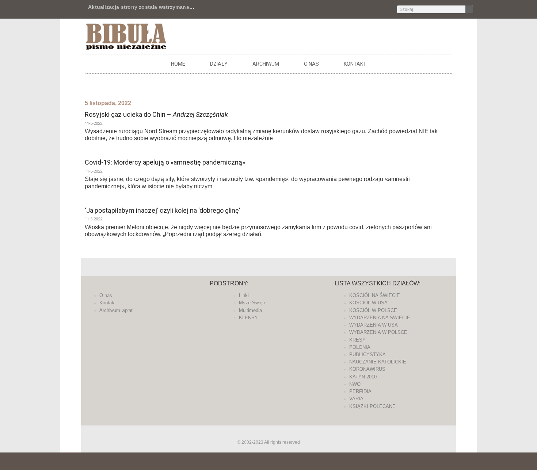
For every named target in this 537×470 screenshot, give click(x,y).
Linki (244, 295)
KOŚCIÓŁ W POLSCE (373, 310)
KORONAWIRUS (367, 369)
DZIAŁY (219, 64)
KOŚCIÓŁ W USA (368, 302)
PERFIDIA (360, 391)
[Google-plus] (268, 432)
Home (178, 64)
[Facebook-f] (299, 9)
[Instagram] (335, 9)
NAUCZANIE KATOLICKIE (377, 362)
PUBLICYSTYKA (367, 354)
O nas (311, 64)
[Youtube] (347, 9)
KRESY (357, 340)
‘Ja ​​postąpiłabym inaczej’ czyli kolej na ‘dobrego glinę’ (162, 210)
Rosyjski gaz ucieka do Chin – (156, 114)
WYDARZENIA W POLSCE (378, 332)
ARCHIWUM (265, 64)
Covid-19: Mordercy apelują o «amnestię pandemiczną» (165, 162)
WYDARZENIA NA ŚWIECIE (379, 317)
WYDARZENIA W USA (373, 325)
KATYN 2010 (363, 377)
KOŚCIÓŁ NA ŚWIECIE (374, 295)
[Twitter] (311, 9)
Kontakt (355, 64)
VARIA (356, 398)
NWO (355, 384)
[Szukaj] (469, 9)
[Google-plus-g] (323, 9)
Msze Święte (252, 302)
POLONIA (359, 347)
